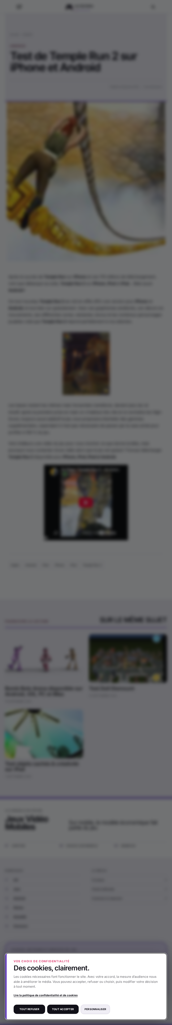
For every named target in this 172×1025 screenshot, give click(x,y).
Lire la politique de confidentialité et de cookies (46, 995)
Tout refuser (29, 1009)
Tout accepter (63, 1009)
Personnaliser (95, 1009)
